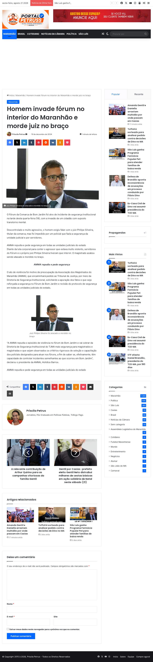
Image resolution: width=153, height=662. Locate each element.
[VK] (53, 143)
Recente (138, 94)
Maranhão (9, 34)
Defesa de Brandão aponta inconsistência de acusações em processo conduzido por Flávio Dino (137, 186)
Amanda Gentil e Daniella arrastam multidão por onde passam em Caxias (17, 529)
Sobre (123, 656)
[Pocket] (67, 143)
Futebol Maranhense (120, 442)
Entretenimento (118, 451)
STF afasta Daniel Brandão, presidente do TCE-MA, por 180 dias (136, 361)
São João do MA (118, 466)
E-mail (11, 616)
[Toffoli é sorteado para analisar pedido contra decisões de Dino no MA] (51, 514)
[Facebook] (10, 143)
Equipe (131, 656)
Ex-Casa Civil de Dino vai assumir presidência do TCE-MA (137, 208)
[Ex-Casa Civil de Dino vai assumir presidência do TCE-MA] (117, 207)
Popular (116, 94)
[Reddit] (46, 143)
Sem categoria (118, 424)
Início (11, 95)
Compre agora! (143, 656)
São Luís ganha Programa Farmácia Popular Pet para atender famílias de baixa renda (94, 3)
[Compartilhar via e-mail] (90, 387)
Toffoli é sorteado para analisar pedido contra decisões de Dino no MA (51, 528)
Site (56, 616)
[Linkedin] (24, 143)
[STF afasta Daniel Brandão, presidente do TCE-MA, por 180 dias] (117, 359)
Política (71, 34)
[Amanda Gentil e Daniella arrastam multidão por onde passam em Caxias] (20, 514)
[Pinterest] (39, 143)
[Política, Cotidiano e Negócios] (25, 19)
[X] (17, 143)
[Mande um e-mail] (26, 134)
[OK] (60, 143)
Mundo (114, 447)
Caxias (114, 410)
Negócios (115, 456)
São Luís (83, 34)
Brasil (21, 34)
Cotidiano (33, 34)
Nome (10, 604)
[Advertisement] (76, 64)
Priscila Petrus (18, 134)
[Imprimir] (10, 394)
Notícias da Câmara (53, 34)
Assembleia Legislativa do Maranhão (128, 429)
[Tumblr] (31, 143)
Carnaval (115, 470)
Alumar (114, 461)
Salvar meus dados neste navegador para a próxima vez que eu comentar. (44, 629)
